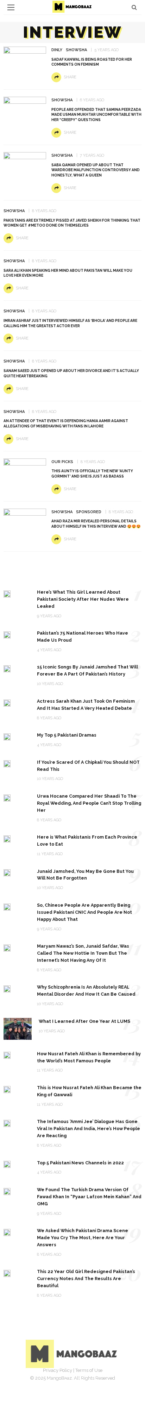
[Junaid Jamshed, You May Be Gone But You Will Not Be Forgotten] (7, 872)
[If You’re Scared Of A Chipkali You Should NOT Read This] (7, 763)
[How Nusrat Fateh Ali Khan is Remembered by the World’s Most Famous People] (7, 1055)
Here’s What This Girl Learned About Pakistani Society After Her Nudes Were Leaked (83, 599)
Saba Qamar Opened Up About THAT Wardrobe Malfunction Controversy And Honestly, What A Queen (95, 170)
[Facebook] (49, 1381)
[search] (134, 7)
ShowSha (76, 50)
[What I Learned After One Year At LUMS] (18, 1028)
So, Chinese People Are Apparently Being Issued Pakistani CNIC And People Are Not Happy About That (84, 912)
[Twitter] (65, 1381)
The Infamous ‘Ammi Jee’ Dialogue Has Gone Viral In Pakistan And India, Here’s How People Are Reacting (88, 1128)
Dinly (56, 50)
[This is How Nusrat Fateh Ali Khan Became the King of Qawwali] (7, 1089)
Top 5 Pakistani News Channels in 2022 (80, 1162)
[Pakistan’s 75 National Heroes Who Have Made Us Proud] (7, 634)
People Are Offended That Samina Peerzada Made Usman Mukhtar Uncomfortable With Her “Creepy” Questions (96, 114)
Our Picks (62, 462)
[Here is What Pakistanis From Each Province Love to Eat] (7, 838)
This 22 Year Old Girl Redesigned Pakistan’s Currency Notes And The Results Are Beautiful (86, 1278)
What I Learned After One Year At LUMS (84, 1021)
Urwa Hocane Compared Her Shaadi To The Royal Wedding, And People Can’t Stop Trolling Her (89, 803)
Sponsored (88, 512)
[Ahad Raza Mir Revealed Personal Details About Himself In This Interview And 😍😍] (25, 520)
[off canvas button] (10, 7)
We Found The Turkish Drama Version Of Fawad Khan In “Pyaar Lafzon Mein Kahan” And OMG (89, 1196)
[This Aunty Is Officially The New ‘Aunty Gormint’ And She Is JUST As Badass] (25, 469)
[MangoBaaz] (73, 1353)
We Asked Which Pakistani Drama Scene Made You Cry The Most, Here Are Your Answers (82, 1237)
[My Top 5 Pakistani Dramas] (7, 736)
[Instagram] (80, 1381)
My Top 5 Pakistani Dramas (66, 735)
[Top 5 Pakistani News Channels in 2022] (7, 1164)
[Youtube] (96, 1381)
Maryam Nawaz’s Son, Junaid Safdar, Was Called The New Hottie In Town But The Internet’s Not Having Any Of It (83, 953)
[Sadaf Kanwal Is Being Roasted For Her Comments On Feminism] (25, 61)
